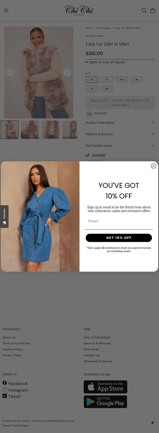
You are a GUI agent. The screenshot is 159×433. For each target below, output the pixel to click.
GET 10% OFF (119, 237)
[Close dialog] (153, 165)
